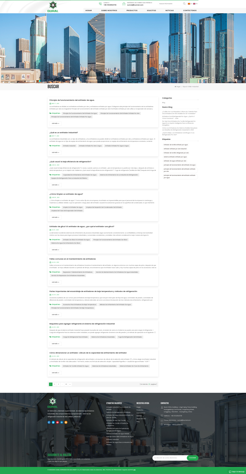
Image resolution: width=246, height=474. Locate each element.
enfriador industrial (69, 146)
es (191, 4)
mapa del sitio (141, 419)
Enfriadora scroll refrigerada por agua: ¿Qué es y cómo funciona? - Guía (178, 117)
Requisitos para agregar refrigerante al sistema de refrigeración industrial (82, 324)
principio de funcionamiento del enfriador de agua (179, 165)
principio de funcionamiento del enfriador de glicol (110, 240)
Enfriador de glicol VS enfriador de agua (76, 240)
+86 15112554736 (110, 5)
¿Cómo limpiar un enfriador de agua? (66, 194)
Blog (163, 103)
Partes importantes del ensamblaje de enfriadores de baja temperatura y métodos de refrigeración (93, 291)
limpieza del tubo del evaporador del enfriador (67, 211)
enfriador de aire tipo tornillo (116, 420)
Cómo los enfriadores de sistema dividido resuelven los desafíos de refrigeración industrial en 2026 (179, 129)
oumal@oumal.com (135, 5)
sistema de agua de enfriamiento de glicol (65, 243)
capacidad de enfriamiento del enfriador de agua (79, 175)
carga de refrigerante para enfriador (75, 337)
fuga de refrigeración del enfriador (130, 337)
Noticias (139, 416)
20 (66, 384)
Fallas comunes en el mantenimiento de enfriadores (72, 259)
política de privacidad (113, 470)
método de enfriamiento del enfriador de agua (115, 304)
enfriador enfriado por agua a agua (117, 146)
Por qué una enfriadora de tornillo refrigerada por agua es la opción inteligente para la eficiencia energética (179, 123)
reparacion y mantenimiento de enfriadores (77, 272)
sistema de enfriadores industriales (103, 337)
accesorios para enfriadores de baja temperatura (79, 304)
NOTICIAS (169, 10)
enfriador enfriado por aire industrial (175, 149)
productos (132, 10)
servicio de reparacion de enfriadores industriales (68, 275)
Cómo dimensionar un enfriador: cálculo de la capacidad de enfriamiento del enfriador (88, 353)
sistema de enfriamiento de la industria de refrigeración (119, 175)
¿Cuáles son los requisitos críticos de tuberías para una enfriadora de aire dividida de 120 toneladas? (179, 113)
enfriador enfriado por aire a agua (90, 146)
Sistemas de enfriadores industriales (104, 366)
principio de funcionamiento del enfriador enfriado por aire (179, 170)
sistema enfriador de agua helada (117, 434)
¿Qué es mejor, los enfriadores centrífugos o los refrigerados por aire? (178, 134)
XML (104, 470)
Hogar (88, 10)
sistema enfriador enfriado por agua (175, 157)
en (196, 4)
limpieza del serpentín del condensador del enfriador (104, 207)
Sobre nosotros (109, 10)
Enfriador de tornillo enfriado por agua (176, 145)
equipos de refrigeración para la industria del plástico (69, 178)
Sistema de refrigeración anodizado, (118, 412)
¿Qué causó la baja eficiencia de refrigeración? (70, 161)
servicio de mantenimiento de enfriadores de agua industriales (117, 272)
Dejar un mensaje (238, 472)
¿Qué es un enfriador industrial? (63, 132)
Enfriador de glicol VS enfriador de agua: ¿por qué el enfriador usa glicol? (81, 226)
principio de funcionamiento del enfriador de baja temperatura (72, 308)
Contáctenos (190, 10)
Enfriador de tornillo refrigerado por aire (176, 153)
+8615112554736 (177, 425)
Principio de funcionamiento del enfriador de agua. (71, 100)
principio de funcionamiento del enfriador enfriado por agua (179, 176)
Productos (140, 410)
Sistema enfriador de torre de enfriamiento (134, 366)
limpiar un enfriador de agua (72, 207)
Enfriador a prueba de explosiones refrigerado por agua (117, 429)
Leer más (54, 123)
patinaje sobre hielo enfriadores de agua (119, 437)
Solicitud (151, 10)
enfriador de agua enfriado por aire (175, 161)
